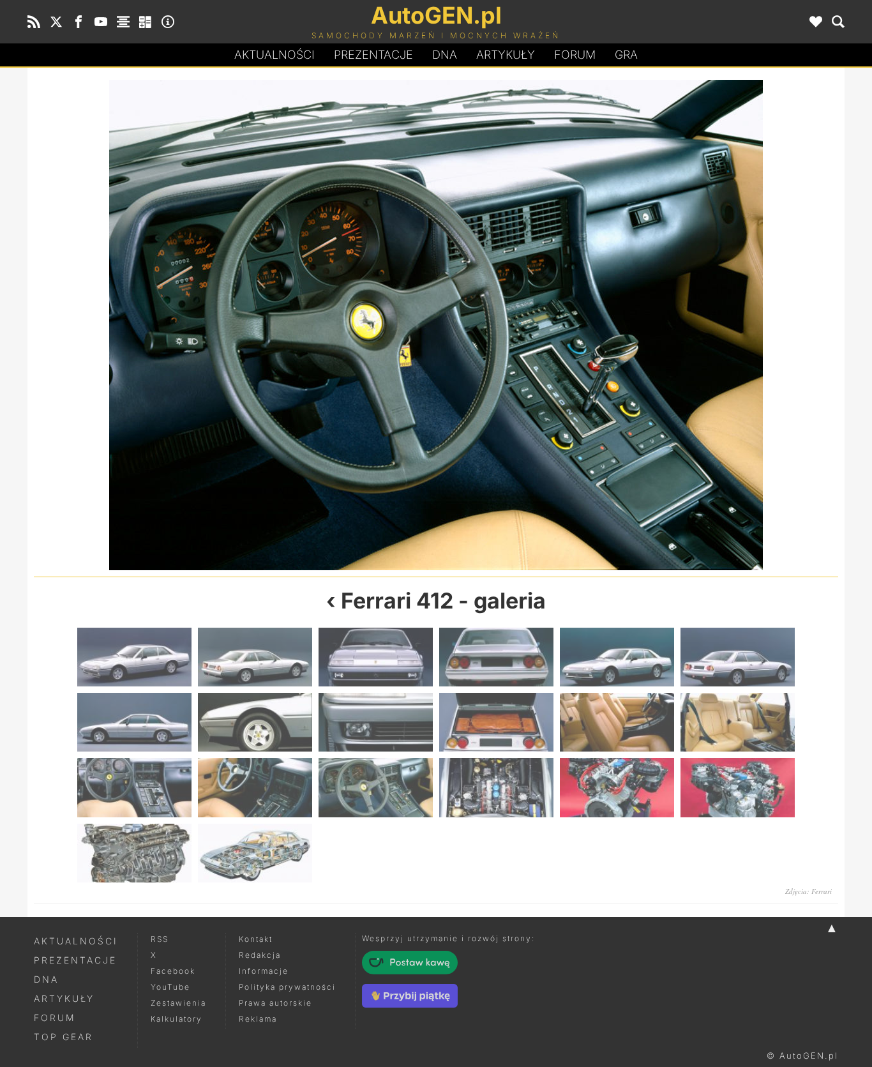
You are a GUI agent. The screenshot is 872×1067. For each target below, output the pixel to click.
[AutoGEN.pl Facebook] (78, 21)
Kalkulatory (176, 1019)
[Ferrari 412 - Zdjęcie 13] (134, 787)
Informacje (264, 971)
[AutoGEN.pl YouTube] (100, 21)
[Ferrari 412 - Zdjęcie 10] (496, 722)
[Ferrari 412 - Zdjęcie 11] (617, 722)
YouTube (170, 987)
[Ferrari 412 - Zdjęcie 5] (617, 657)
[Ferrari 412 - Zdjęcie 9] (376, 722)
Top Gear (63, 1036)
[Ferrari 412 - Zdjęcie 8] (255, 722)
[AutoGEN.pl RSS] (33, 21)
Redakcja (260, 955)
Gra (626, 54)
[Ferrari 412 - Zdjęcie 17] (617, 787)
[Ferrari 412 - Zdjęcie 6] (737, 657)
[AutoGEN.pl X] (56, 21)
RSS (160, 939)
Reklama (258, 1019)
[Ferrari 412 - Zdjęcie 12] (737, 722)
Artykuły (505, 54)
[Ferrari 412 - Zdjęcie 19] (134, 853)
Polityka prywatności (287, 987)
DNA (46, 979)
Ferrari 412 (397, 600)
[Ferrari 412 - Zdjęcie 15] (376, 787)
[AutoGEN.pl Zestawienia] (123, 21)
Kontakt (256, 939)
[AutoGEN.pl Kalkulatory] (145, 21)
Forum (575, 54)
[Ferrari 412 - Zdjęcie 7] (134, 722)
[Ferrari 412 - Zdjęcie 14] (235, 325)
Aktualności (274, 54)
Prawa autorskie (275, 1003)
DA (444, 54)
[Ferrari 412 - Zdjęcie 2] (255, 657)
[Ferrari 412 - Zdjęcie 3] (376, 657)
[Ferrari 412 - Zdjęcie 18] (737, 787)
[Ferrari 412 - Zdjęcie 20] (255, 853)
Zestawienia (178, 1003)
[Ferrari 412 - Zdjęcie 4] (496, 657)
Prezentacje (373, 54)
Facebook (173, 971)
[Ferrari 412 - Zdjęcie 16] (637, 325)
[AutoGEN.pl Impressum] (168, 21)
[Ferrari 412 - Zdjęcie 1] (134, 657)
